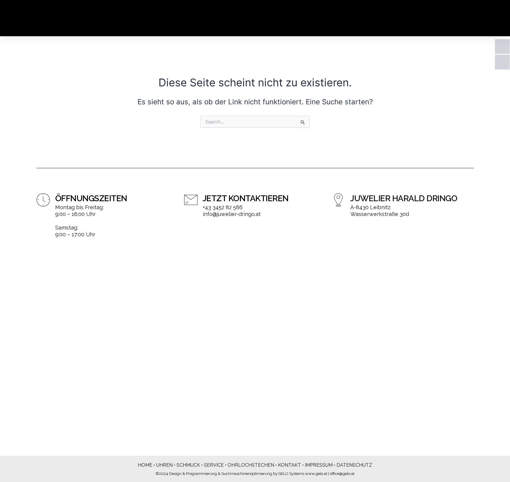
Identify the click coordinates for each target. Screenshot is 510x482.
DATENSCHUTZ (354, 465)
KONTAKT (289, 465)
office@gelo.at (342, 473)
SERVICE (214, 465)
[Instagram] (502, 62)
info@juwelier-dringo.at (232, 214)
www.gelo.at (316, 473)
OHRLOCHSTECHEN (251, 465)
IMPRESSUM (319, 465)
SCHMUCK (188, 465)
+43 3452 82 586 (223, 207)
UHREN (164, 465)
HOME (145, 465)
